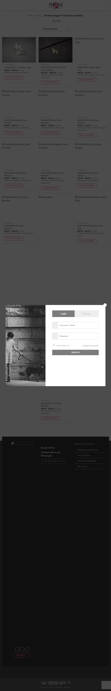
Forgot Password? (90, 345)
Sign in (75, 352)
